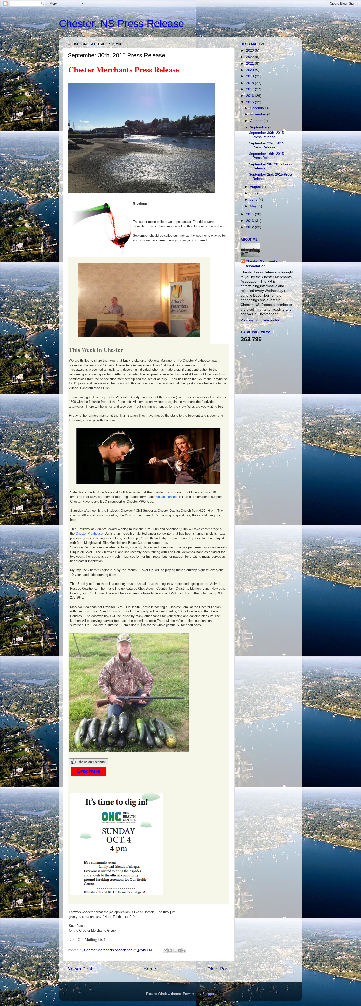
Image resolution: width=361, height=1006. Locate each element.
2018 (250, 83)
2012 (250, 227)
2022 (250, 57)
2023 (250, 50)
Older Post (218, 968)
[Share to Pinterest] (183, 950)
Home (149, 968)
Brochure (88, 771)
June (254, 199)
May (254, 206)
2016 (250, 96)
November (258, 114)
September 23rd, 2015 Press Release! (266, 145)
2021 (250, 63)
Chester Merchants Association (261, 263)
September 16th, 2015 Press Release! (266, 155)
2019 (250, 76)
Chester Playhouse (89, 533)
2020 (250, 70)
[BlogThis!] (169, 950)
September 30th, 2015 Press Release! (266, 135)
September (259, 127)
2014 (250, 214)
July (253, 193)
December (258, 108)
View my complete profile (260, 320)
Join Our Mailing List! (87, 939)
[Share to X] (174, 950)
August (256, 187)
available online (166, 497)
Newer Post (80, 968)
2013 (250, 221)
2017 (250, 89)
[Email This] (165, 950)
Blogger (208, 994)
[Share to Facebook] (179, 950)
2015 (250, 102)
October (257, 121)
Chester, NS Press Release (121, 23)
